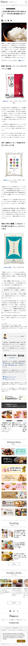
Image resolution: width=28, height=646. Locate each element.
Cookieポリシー (21, 630)
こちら (22, 60)
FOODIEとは (8, 627)
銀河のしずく (8, 180)
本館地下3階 (14, 365)
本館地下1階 (7, 363)
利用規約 (3, 630)
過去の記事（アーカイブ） (18, 627)
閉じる (27, 641)
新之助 (6, 101)
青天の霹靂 (8, 267)
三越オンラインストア (9, 379)
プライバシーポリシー (12, 630)
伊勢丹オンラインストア (10, 377)
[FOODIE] (11, 20)
